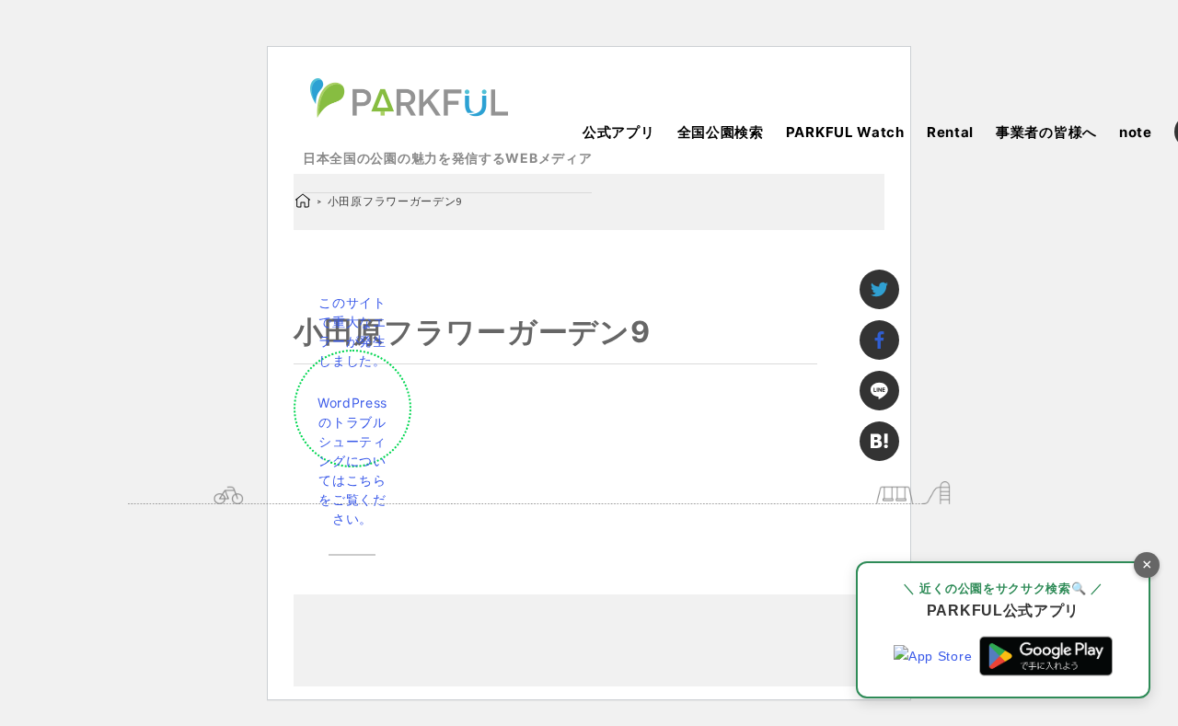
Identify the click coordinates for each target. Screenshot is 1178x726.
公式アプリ (619, 132)
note (1135, 132)
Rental (950, 132)
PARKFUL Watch (845, 132)
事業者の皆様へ (1046, 132)
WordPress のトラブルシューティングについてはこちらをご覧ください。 (352, 460)
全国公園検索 (720, 132)
